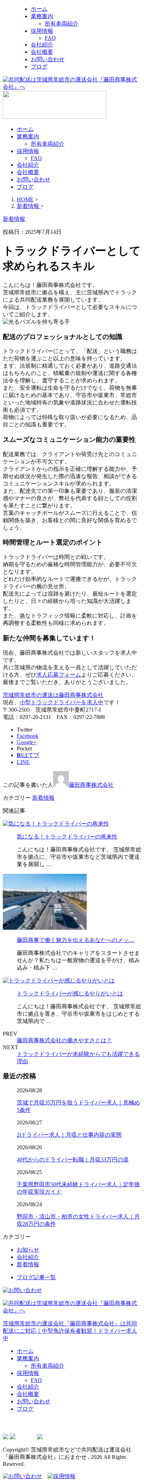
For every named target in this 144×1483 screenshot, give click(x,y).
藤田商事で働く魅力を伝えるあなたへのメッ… (75, 940)
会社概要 (42, 52)
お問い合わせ (47, 59)
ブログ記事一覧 (36, 1277)
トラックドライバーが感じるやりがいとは (70, 993)
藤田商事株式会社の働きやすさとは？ (64, 1040)
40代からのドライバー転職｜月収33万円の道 (73, 1159)
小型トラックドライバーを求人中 (61, 702)
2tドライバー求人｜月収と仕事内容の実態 (69, 1135)
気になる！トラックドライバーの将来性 (67, 837)
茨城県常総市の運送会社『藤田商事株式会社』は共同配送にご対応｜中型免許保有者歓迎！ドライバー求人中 (70, 1330)
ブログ (39, 67)
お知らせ (28, 1250)
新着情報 (43, 798)
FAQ (50, 38)
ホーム (39, 9)
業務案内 (42, 16)
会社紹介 (42, 45)
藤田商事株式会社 (91, 785)
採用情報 (42, 31)
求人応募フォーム (58, 675)
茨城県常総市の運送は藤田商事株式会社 (53, 695)
